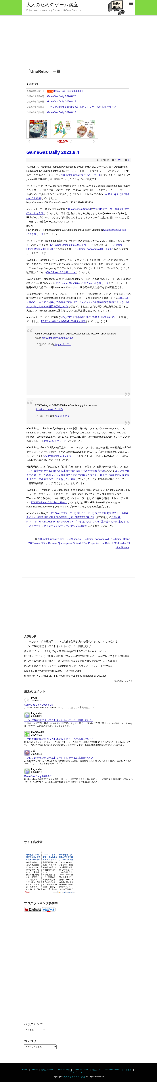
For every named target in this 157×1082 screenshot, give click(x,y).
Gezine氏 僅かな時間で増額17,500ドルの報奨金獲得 (53, 671)
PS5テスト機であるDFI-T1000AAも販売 (63, 321)
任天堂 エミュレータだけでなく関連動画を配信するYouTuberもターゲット (65, 651)
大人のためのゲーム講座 (52, 4)
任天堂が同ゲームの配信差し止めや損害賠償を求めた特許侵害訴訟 (68, 470)
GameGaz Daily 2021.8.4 (52, 152)
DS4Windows (73, 539)
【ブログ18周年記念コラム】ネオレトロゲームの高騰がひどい (58, 646)
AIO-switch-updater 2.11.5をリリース (81, 175)
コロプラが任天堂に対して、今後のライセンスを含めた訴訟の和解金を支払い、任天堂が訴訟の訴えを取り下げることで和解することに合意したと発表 (77, 474)
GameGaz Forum (80, 1070)
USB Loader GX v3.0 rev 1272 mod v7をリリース (82, 283)
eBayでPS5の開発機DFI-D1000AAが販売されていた (90, 317)
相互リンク (97, 1070)
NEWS (118, 160)
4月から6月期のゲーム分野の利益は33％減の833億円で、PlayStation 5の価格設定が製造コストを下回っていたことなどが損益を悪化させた (77, 302)
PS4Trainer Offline (120, 539)
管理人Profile (47, 1070)
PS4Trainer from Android (95, 539)
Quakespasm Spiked (79, 209)
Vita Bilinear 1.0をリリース (61, 272)
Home (24, 1070)
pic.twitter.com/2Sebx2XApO (57, 338)
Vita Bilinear (122, 547)
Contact (34, 1070)
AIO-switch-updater (48, 539)
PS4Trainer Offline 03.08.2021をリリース (71, 245)
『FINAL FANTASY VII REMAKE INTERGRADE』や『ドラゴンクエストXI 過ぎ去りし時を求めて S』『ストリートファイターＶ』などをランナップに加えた (78, 521)
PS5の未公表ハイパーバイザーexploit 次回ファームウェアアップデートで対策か (68, 666)
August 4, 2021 (62, 416)
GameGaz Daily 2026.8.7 (38, 776)
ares (62, 539)
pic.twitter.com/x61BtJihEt (49, 409)
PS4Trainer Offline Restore (42, 543)
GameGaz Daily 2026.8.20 (38, 704)
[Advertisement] (78, 39)
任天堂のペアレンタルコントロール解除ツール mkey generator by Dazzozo (65, 675)
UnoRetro (106, 543)
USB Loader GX (121, 543)
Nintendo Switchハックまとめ (118, 1070)
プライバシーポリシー (78, 1072)
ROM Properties (90, 543)
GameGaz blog (62, 1070)
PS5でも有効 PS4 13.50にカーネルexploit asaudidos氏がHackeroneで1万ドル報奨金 (71, 661)
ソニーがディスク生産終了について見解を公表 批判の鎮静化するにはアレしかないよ (71, 641)
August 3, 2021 (62, 344)
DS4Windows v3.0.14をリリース (49, 502)
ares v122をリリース (55, 441)
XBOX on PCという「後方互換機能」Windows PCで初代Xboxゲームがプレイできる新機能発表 (77, 656)
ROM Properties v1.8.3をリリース (60, 456)
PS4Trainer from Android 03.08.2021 (94, 249)
